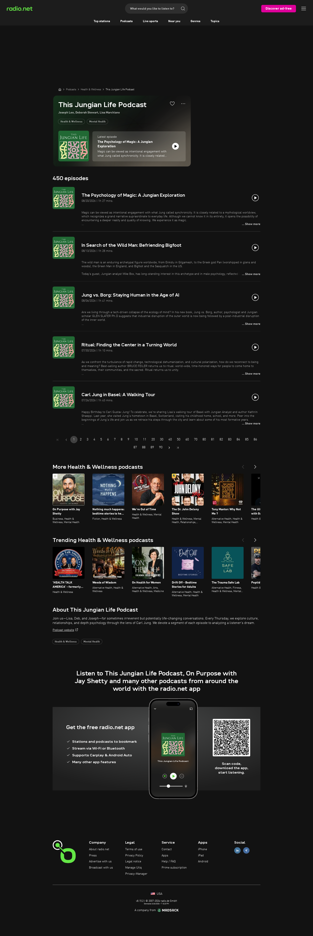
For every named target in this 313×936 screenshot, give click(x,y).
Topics (215, 21)
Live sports (150, 21)
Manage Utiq (133, 867)
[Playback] (175, 146)
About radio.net (99, 849)
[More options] (183, 103)
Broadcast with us (101, 867)
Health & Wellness (71, 121)
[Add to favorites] (172, 103)
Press (93, 855)
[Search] (182, 8)
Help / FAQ (169, 861)
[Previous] (243, 465)
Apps (165, 855)
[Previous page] (66, 439)
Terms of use (133, 849)
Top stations (102, 21)
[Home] (60, 89)
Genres (195, 21)
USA (159, 893)
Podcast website (63, 630)
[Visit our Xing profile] (246, 850)
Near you (174, 21)
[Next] (255, 465)
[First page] (57, 439)
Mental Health (97, 121)
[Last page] (177, 447)
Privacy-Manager (136, 873)
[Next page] (169, 447)
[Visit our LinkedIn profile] (237, 850)
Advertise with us (100, 861)
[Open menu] (303, 8)
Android (203, 861)
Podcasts (126, 21)
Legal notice (133, 861)
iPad (201, 855)
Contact (167, 849)
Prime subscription (174, 867)
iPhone (202, 849)
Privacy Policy (134, 855)
